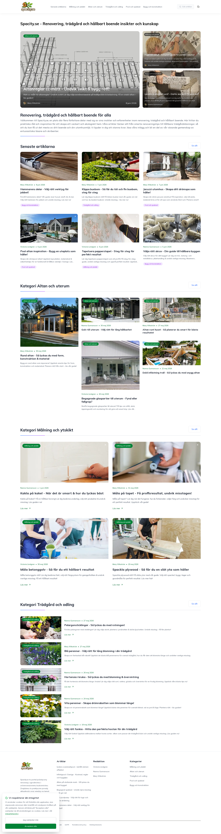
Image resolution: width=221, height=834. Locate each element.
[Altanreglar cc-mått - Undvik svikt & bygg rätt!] (80, 69)
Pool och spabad (133, 7)
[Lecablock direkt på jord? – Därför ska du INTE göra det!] (172, 89)
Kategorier (136, 761)
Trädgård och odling (114, 7)
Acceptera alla (31, 826)
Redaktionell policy (79, 825)
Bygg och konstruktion (152, 7)
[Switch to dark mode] (198, 6)
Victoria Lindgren (27, 247)
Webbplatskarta (95, 825)
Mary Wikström (26, 185)
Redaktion (98, 761)
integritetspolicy (11, 814)
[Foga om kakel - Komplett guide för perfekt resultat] (172, 49)
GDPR (67, 825)
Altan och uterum (95, 7)
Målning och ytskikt (77, 7)
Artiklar (61, 761)
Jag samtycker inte (30, 820)
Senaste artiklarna (58, 7)
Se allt (194, 145)
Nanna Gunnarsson (151, 247)
